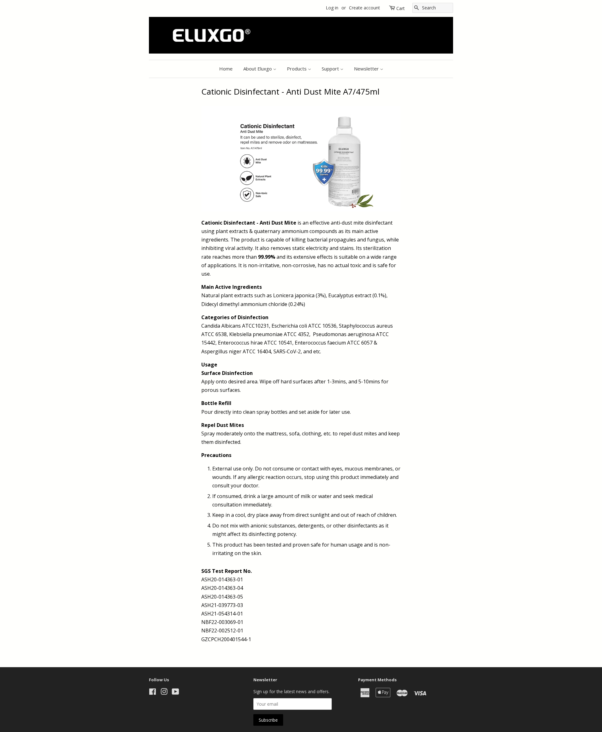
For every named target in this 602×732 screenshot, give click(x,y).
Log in (332, 8)
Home (226, 68)
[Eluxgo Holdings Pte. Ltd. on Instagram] (164, 693)
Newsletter (367, 68)
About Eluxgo (258, 68)
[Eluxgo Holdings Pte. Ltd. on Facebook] (152, 693)
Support (331, 68)
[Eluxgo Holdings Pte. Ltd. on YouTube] (175, 693)
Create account (364, 8)
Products (297, 68)
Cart (400, 8)
